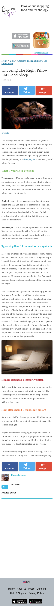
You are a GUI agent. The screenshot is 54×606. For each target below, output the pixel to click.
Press (31, 588)
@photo (5, 133)
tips (4, 487)
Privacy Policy (36, 593)
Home (4, 60)
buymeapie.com (41, 53)
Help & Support (18, 593)
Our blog (41, 588)
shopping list (29, 159)
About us (21, 588)
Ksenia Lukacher (19, 475)
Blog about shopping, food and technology (35, 8)
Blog (12, 60)
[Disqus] (27, 539)
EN (28, 582)
